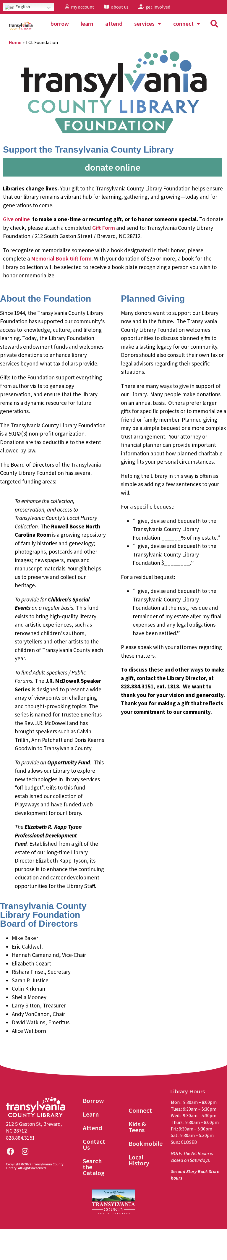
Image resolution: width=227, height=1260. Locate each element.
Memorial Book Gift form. (62, 258)
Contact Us (94, 1144)
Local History (139, 1160)
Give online (16, 219)
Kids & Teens (137, 1127)
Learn (87, 23)
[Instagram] (25, 1151)
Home (15, 42)
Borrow (60, 23)
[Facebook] (10, 1151)
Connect (183, 23)
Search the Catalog (94, 1167)
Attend (113, 23)
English (22, 6)
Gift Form (103, 227)
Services (144, 23)
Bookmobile (146, 1143)
